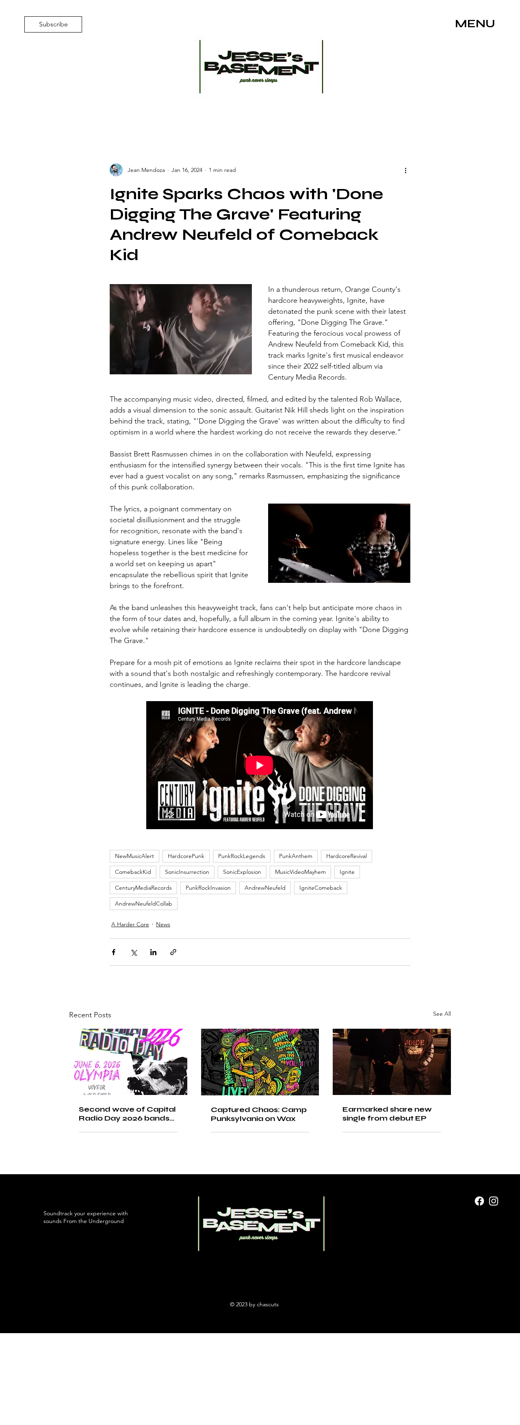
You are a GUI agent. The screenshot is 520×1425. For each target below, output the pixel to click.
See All (442, 1013)
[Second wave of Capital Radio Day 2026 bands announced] (128, 1062)
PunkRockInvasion (208, 887)
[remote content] (260, 766)
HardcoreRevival (346, 856)
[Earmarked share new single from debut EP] (392, 1062)
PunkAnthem (295, 856)
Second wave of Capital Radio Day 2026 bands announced (127, 1114)
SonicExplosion (242, 871)
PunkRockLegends (241, 856)
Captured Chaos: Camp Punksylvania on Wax (259, 1114)
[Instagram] (494, 1201)
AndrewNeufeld (265, 887)
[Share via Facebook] (113, 952)
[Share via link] (173, 952)
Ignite (347, 871)
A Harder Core (130, 924)
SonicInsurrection (187, 871)
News (163, 924)
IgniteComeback (320, 887)
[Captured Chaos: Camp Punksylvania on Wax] (260, 1062)
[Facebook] (479, 1201)
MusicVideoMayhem (300, 871)
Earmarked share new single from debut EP (387, 1114)
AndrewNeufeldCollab (143, 903)
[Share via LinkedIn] (153, 952)
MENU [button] (475, 23)
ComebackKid (133, 871)
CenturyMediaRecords (143, 887)
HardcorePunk (186, 856)
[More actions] (405, 170)
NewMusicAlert (134, 856)
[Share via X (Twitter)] (133, 952)
